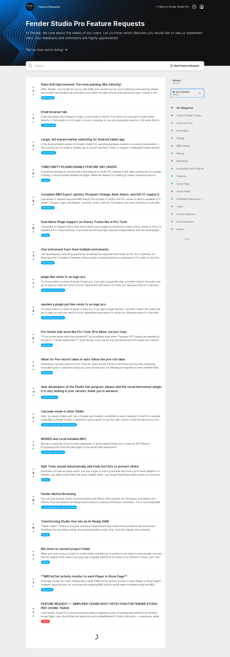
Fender (187, 239)
